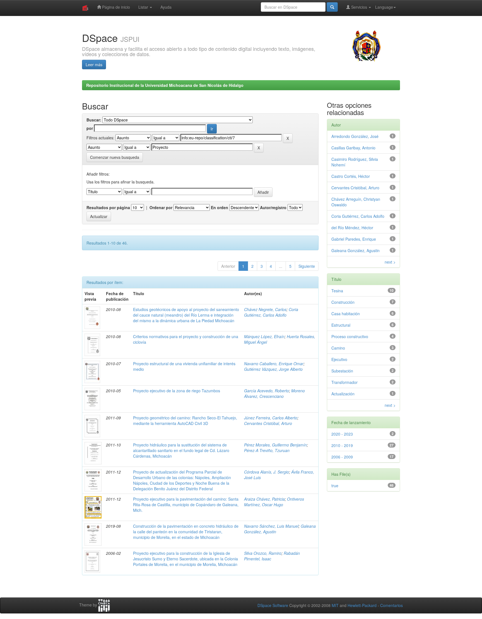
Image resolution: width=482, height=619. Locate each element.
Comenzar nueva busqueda (114, 157)
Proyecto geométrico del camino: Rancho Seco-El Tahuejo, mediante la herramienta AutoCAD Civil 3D (185, 420)
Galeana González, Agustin (355, 250)
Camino (338, 348)
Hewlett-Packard (362, 605)
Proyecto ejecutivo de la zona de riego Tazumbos (176, 390)
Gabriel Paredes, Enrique (353, 239)
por (89, 128)
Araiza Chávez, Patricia (264, 499)
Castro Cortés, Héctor (350, 176)
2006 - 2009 (342, 457)
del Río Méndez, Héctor (352, 227)
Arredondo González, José (355, 136)
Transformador (344, 382)
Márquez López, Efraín (264, 336)
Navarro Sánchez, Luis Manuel (271, 526)
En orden (219, 207)
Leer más (94, 64)
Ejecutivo (339, 359)
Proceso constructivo (349, 336)
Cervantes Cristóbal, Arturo (268, 423)
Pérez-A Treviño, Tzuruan (267, 450)
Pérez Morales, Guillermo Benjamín (275, 445)
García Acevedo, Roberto (266, 390)
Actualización (343, 393)
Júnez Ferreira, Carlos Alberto (270, 417)
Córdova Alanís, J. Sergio (266, 472)
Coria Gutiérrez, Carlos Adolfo (271, 312)
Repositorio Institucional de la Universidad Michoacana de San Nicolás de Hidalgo (165, 85)
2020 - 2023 (342, 434)
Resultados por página (108, 207)
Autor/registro (273, 207)
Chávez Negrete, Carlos (265, 309)
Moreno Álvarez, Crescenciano (274, 393)
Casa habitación (345, 313)
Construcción (343, 302)
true (334, 485)
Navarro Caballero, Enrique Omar (273, 363)
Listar (143, 7)
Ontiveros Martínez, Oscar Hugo (274, 501)
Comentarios (391, 605)
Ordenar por (161, 207)
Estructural (340, 325)
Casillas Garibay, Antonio (353, 147)
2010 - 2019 (342, 445)
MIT (335, 605)
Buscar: (93, 120)
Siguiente (306, 266)
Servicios (359, 7)
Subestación (342, 371)
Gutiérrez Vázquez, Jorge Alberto (273, 369)
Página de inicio (115, 7)
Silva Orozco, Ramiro (262, 553)
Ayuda (166, 7)
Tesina (337, 290)
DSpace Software (272, 605)
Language (384, 7)
